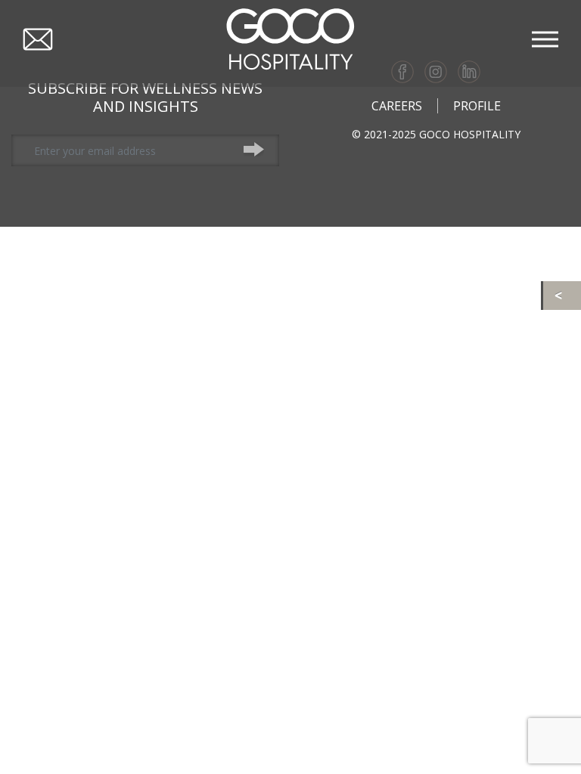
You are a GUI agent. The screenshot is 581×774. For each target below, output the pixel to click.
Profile (477, 106)
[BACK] (562, 295)
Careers (396, 106)
